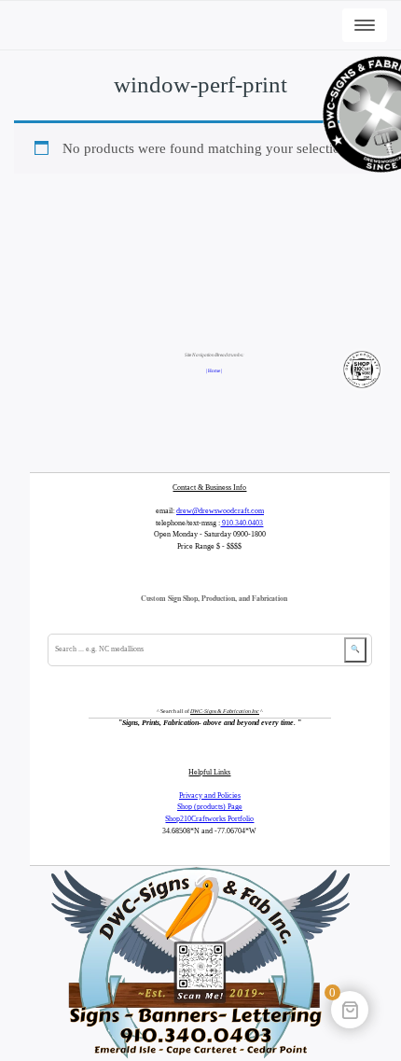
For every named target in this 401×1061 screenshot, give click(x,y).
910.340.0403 (241, 523)
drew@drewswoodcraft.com (220, 511)
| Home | (214, 370)
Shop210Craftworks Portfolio (209, 819)
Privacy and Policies (210, 795)
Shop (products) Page (209, 807)
